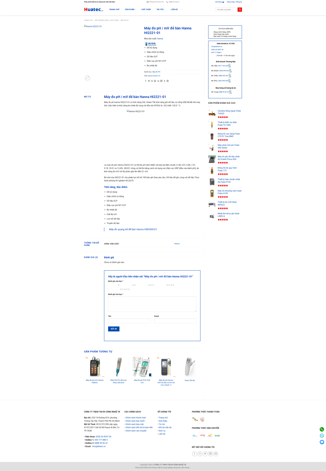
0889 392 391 (224, 76)
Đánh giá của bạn (115, 281)
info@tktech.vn (216, 46)
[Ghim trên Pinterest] (155, 81)
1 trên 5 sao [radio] (112, 285)
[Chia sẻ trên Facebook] (146, 81)
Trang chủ (88, 20)
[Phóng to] (87, 78)
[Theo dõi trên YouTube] (215, 453)
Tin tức (160, 9)
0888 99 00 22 (224, 92)
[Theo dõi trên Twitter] (205, 453)
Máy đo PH (125, 20)
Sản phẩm (129, 9)
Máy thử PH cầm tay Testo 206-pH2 (118, 381)
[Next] (200, 376)
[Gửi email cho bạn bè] (152, 81)
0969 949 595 (223, 81)
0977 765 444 (223, 66)
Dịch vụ (162, 431)
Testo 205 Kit (190, 380)
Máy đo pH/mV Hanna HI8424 (95, 381)
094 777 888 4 (216, 52)
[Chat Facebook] (322, 442)
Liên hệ (174, 9)
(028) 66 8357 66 (217, 50)
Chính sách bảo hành (135, 421)
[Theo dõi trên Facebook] (194, 453)
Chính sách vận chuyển (136, 431)
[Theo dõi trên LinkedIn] (210, 453)
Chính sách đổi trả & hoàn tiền (139, 427)
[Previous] (84, 376)
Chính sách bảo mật (135, 424)
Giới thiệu (146, 9)
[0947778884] (322, 429)
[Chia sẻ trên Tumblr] (165, 81)
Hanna (160, 38)
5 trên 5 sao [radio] (114, 289)
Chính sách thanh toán (136, 417)
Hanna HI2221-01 (154, 76)
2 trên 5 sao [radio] (126, 285)
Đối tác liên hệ (165, 427)
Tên (109, 316)
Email (156, 316)
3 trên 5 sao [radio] (142, 285)
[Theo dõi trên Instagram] (199, 453)
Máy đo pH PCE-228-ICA (142, 381)
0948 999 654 (224, 71)
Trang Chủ (114, 9)
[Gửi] (240, 10)
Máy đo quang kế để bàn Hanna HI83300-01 (133, 229)
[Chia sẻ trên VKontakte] (158, 81)
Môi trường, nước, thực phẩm (106, 20)
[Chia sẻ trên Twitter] (149, 81)
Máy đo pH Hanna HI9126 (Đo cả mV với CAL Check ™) (166, 382)
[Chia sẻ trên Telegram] (168, 81)
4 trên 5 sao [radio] (160, 285)
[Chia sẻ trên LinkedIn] (161, 81)
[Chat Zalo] (322, 436)
